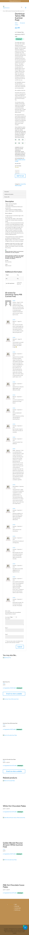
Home (4, 11)
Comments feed (17, 908)
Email (6, 634)
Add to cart (20, 176)
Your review (7, 618)
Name (6, 627)
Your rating (7, 617)
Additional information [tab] (8, 194)
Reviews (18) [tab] (6, 196)
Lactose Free (23, 184)
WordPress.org (17, 910)
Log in (15, 904)
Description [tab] (6, 191)
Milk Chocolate (8, 11)
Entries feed (16, 906)
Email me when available (14, 694)
